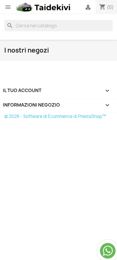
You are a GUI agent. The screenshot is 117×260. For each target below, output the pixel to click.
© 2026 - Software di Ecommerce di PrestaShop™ (55, 116)
